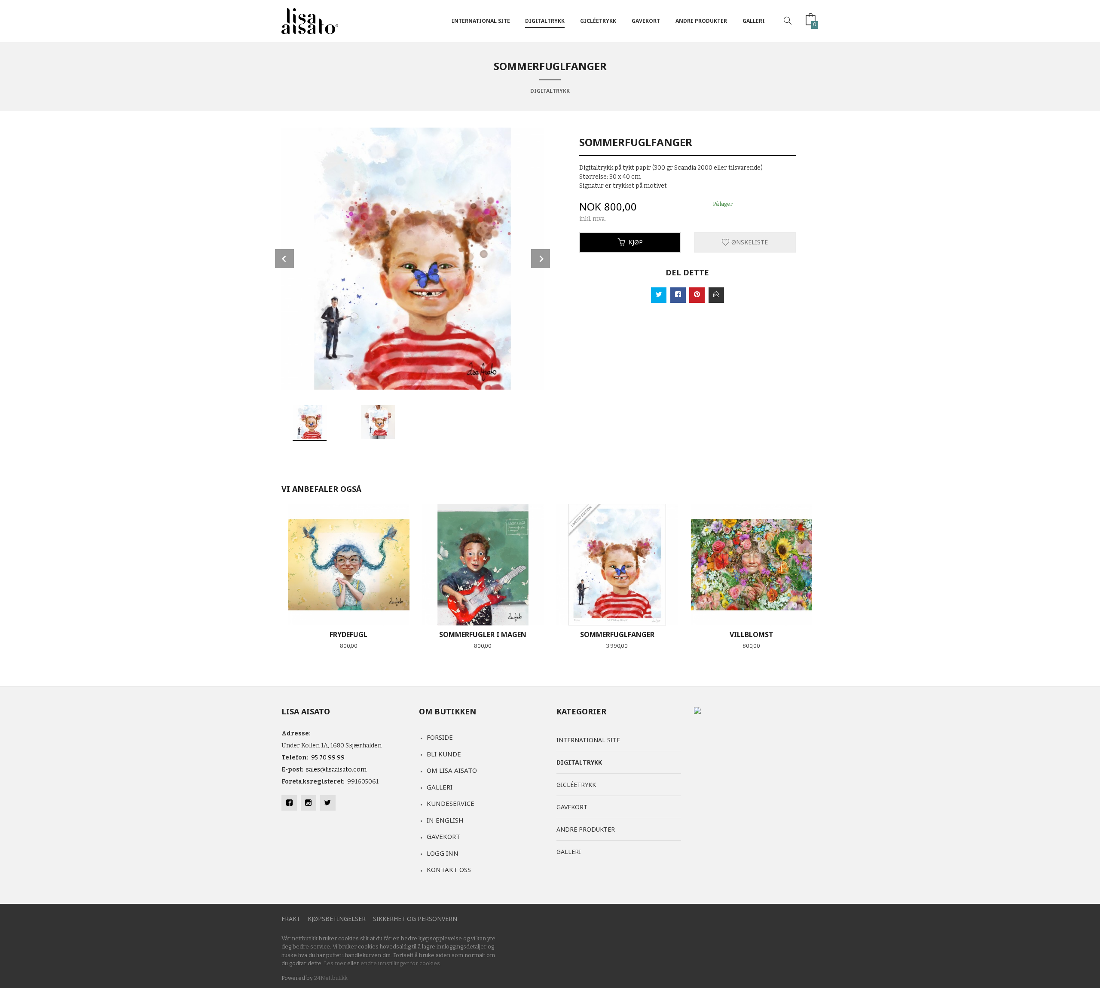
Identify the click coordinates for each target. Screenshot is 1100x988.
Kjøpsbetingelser (337, 919)
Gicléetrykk (598, 20)
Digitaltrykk (545, 20)
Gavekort (646, 20)
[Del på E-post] (716, 295)
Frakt (290, 919)
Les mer (335, 963)
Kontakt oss (449, 869)
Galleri (753, 20)
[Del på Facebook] (678, 295)
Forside (440, 737)
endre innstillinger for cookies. (401, 963)
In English (445, 820)
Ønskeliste (749, 242)
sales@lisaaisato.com (336, 769)
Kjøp (636, 242)
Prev (284, 258)
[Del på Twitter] (658, 295)
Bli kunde (444, 754)
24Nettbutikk (331, 978)
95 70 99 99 (328, 757)
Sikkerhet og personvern (415, 919)
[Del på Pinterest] (697, 295)
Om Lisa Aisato (452, 770)
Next (540, 258)
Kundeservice (450, 803)
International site (481, 20)
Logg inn (442, 853)
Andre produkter (701, 20)
